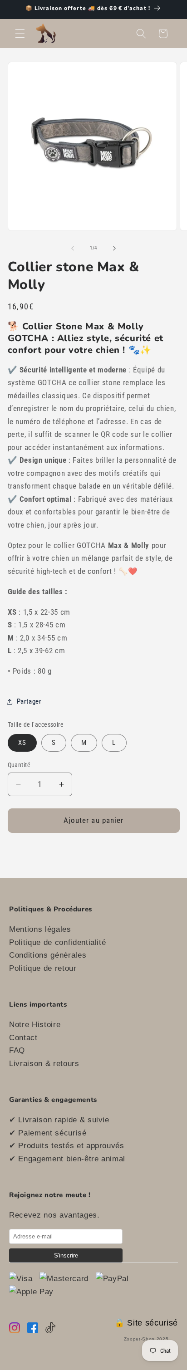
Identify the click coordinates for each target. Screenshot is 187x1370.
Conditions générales (47, 955)
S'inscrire (66, 1255)
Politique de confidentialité (57, 942)
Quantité (19, 764)
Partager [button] (29, 701)
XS (22, 743)
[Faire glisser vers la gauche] (73, 248)
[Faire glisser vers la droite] (114, 248)
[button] (20, 33)
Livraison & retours (44, 1063)
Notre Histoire (34, 1024)
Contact (23, 1037)
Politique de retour (43, 968)
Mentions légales (40, 929)
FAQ (17, 1050)
